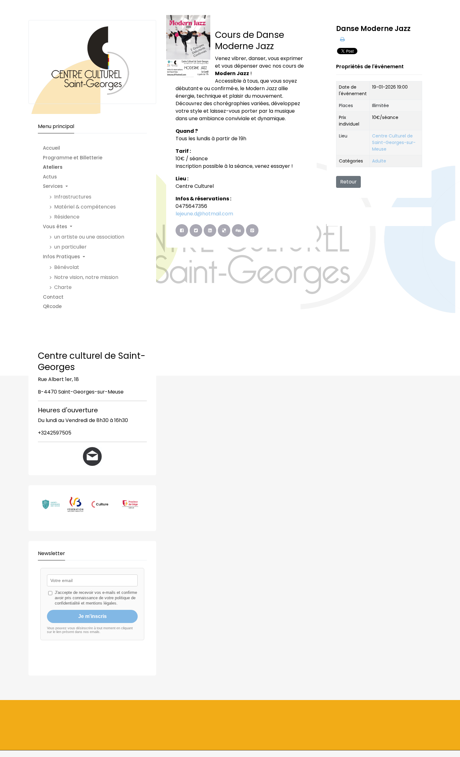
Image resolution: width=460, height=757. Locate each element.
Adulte (379, 161)
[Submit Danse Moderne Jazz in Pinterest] (252, 230)
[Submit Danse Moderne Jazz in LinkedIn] (210, 230)
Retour (348, 181)
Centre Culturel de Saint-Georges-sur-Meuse (394, 142)
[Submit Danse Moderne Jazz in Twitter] (196, 230)
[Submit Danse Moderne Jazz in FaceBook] (182, 230)
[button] (86, 186)
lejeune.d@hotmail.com (204, 213)
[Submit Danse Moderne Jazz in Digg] (238, 230)
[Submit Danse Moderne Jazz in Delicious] (224, 230)
